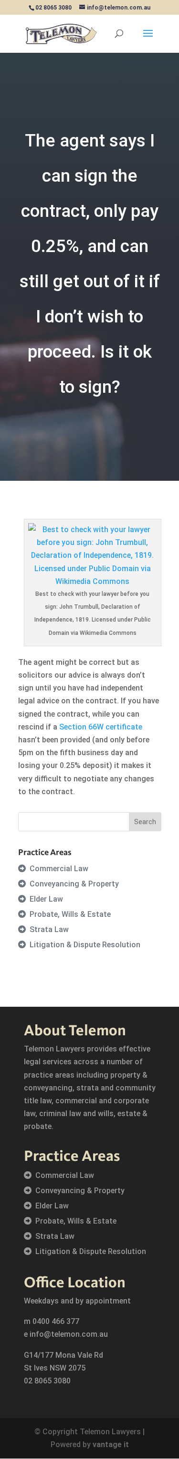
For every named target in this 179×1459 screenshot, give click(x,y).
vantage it (111, 1444)
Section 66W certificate (100, 726)
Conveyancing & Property (74, 883)
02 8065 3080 (47, 1380)
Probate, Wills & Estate (70, 914)
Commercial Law (59, 868)
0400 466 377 (55, 1321)
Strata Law (49, 929)
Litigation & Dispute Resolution (85, 944)
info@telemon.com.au (69, 1334)
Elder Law (46, 899)
